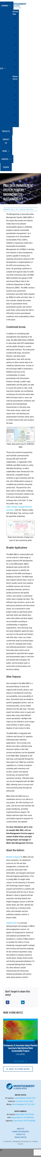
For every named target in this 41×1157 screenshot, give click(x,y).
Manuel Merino (17, 1117)
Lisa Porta (19, 1101)
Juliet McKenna (20, 1098)
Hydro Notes (29, 209)
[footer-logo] (20, 1084)
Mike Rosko (20, 1114)
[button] (4, 1041)
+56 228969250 (28, 1117)
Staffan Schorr (11, 923)
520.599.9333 (29, 1114)
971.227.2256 (29, 1104)
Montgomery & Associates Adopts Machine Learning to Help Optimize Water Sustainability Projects (20, 1048)
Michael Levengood (13, 857)
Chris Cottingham (18, 1104)
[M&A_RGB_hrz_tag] (14, 2)
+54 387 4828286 (29, 1121)
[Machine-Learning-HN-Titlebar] (20, 1019)
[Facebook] (7, 1002)
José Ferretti (18, 1121)
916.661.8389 (28, 1101)
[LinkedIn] (22, 1002)
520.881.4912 (31, 1098)
